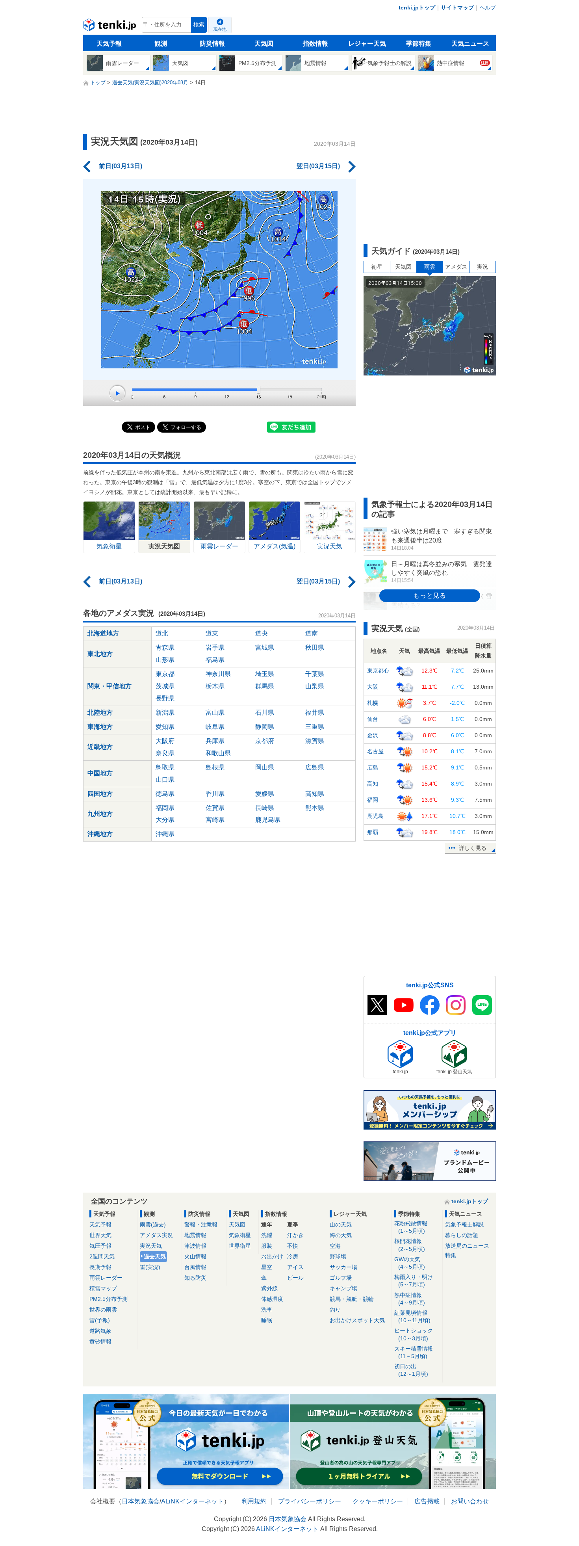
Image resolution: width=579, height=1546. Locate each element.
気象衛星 (240, 1235)
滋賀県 (314, 741)
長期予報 (100, 1267)
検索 (198, 25)
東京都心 (378, 670)
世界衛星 (240, 1246)
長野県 (165, 698)
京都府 (264, 741)
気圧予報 (100, 1246)
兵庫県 (215, 741)
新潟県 (165, 712)
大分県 (165, 819)
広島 (372, 767)
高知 (372, 783)
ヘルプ (487, 7)
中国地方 (100, 773)
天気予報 (109, 43)
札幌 (372, 703)
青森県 (165, 647)
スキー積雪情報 (413, 1352)
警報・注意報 (200, 1224)
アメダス (456, 267)
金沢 (372, 735)
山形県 (165, 659)
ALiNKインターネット (192, 1501)
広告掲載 (427, 1501)
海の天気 (341, 1235)
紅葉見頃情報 (412, 1316)
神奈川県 (218, 674)
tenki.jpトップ (417, 7)
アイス (295, 1267)
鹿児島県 (267, 819)
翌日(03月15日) (318, 166)
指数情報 (315, 43)
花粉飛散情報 (410, 1227)
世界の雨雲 (103, 1309)
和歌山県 (218, 753)
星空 (266, 1267)
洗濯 (266, 1235)
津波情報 (195, 1246)
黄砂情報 (100, 1341)
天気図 (263, 43)
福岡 (372, 800)
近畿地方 (100, 746)
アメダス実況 (156, 1235)
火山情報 (195, 1256)
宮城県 (264, 647)
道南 (311, 633)
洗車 (266, 1309)
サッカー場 (343, 1267)
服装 (266, 1246)
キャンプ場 (343, 1288)
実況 (482, 267)
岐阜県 (215, 726)
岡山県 (264, 767)
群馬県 (264, 686)
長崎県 (264, 808)
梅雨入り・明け (413, 1281)
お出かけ (272, 1256)
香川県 (215, 793)
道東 (212, 633)
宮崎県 (215, 819)
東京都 (165, 674)
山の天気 (341, 1224)
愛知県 (165, 726)
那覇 (372, 832)
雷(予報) (99, 1320)
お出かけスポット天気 (357, 1320)
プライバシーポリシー (309, 1501)
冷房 (292, 1256)
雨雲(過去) (153, 1224)
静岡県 (264, 726)
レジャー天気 (367, 43)
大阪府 (165, 741)
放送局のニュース (467, 1246)
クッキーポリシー (378, 1501)
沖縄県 (165, 834)
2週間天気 (102, 1256)
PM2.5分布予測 (108, 1299)
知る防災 (195, 1278)
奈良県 (165, 753)
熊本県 (314, 808)
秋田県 (314, 647)
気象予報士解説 (464, 1224)
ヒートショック (413, 1334)
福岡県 (165, 808)
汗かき (295, 1235)
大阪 (372, 687)
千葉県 (314, 674)
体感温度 (272, 1299)
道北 (162, 633)
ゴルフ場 (341, 1278)
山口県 (165, 779)
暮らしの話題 (461, 1235)
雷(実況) (150, 1267)
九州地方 (100, 813)
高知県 (314, 793)
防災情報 (212, 43)
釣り (335, 1309)
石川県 (264, 712)
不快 (292, 1246)
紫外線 (269, 1288)
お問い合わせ (470, 1501)
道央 (261, 633)
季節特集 (418, 43)
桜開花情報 (409, 1245)
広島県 (314, 767)
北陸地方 (100, 712)
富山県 (215, 712)
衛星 (376, 267)
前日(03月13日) (120, 166)
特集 (450, 1255)
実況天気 (151, 1246)
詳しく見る (472, 848)
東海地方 (100, 726)
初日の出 (411, 1370)
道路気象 (100, 1331)
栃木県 (215, 686)
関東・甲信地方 (109, 686)
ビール (295, 1278)
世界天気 (100, 1235)
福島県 (215, 659)
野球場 (338, 1256)
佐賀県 (215, 808)
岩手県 (215, 647)
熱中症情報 (409, 1299)
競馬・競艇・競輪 (352, 1299)
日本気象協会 (141, 1501)
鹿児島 (375, 816)
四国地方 (100, 793)
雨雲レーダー (105, 1278)
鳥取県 (165, 767)
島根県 (215, 767)
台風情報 (195, 1267)
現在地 (219, 29)
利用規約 (254, 1501)
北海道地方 (103, 633)
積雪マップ (103, 1288)
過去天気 (155, 1256)
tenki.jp (110, 27)
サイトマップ (457, 7)
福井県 (314, 712)
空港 (335, 1246)
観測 (160, 43)
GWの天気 (409, 1263)
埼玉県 (264, 674)
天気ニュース (470, 43)
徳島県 (165, 793)
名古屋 (375, 751)
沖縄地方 (100, 834)
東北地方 (100, 653)
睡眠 (266, 1320)
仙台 (372, 719)
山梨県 (314, 686)
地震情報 (195, 1235)
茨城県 (165, 686)
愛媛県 (264, 793)
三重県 (314, 726)
